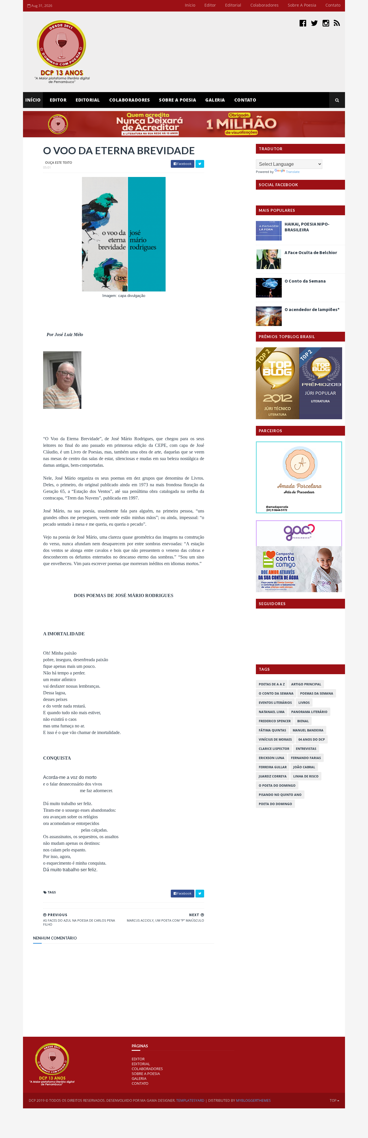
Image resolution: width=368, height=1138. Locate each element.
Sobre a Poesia (302, 5)
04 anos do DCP (311, 739)
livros (304, 702)
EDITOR (58, 100)
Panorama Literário (309, 712)
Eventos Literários (275, 702)
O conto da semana (276, 693)
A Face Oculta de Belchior (311, 252)
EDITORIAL (141, 1063)
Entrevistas (306, 748)
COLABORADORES (147, 1068)
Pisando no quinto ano (280, 794)
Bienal (303, 721)
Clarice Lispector (274, 748)
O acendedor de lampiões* (312, 309)
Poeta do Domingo (275, 804)
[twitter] (314, 23)
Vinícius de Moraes (275, 739)
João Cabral (304, 767)
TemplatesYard (190, 1100)
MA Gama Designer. (157, 1100)
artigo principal (306, 684)
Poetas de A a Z (272, 684)
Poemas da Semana (316, 693)
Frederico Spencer (275, 721)
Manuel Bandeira (308, 730)
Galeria (215, 100)
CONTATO (140, 1083)
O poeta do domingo (277, 785)
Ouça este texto (58, 162)
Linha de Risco (306, 776)
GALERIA (139, 1078)
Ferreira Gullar (273, 767)
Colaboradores (264, 5)
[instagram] (326, 23)
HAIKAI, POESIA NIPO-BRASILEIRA (307, 226)
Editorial (233, 5)
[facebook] (303, 23)
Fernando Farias (306, 758)
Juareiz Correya (273, 776)
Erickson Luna (271, 758)
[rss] (337, 23)
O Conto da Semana (305, 281)
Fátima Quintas (272, 730)
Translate (293, 171)
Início (190, 5)
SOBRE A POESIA (146, 1073)
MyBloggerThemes (253, 1100)
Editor (210, 5)
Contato (332, 5)
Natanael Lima (272, 712)
